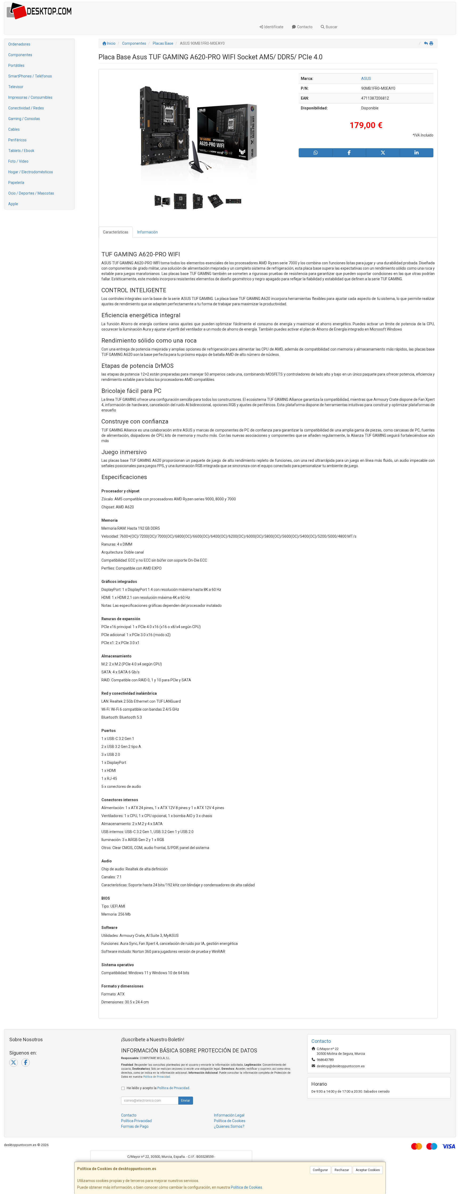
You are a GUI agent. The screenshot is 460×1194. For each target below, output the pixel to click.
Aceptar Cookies (368, 1170)
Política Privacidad (136, 1121)
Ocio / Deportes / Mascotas (31, 193)
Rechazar (342, 1170)
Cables (14, 129)
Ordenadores (19, 44)
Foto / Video (18, 161)
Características (115, 232)
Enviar (185, 1100)
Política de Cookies (246, 1187)
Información (147, 232)
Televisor (15, 87)
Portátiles (16, 65)
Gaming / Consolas (24, 119)
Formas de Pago (135, 1126)
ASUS (366, 78)
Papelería (16, 182)
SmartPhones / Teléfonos (30, 76)
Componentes (20, 55)
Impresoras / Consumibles (30, 97)
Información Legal (229, 1115)
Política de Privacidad (156, 1076)
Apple (13, 204)
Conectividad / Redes (26, 108)
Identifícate (274, 27)
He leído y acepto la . (158, 1088)
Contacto (304, 27)
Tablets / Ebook (21, 151)
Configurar (320, 1170)
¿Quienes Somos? (229, 1126)
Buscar (331, 27)
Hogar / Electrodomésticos (30, 172)
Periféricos (17, 140)
